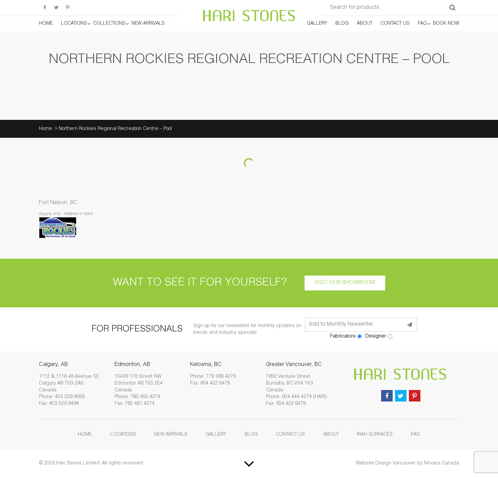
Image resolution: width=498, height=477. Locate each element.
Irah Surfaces (375, 434)
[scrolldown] (249, 463)
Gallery (317, 23)
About (364, 23)
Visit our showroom (345, 283)
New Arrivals (148, 23)
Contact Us (395, 23)
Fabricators (343, 336)
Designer (375, 336)
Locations (74, 23)
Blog (342, 23)
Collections (109, 23)
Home (46, 23)
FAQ (422, 23)
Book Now (446, 23)
